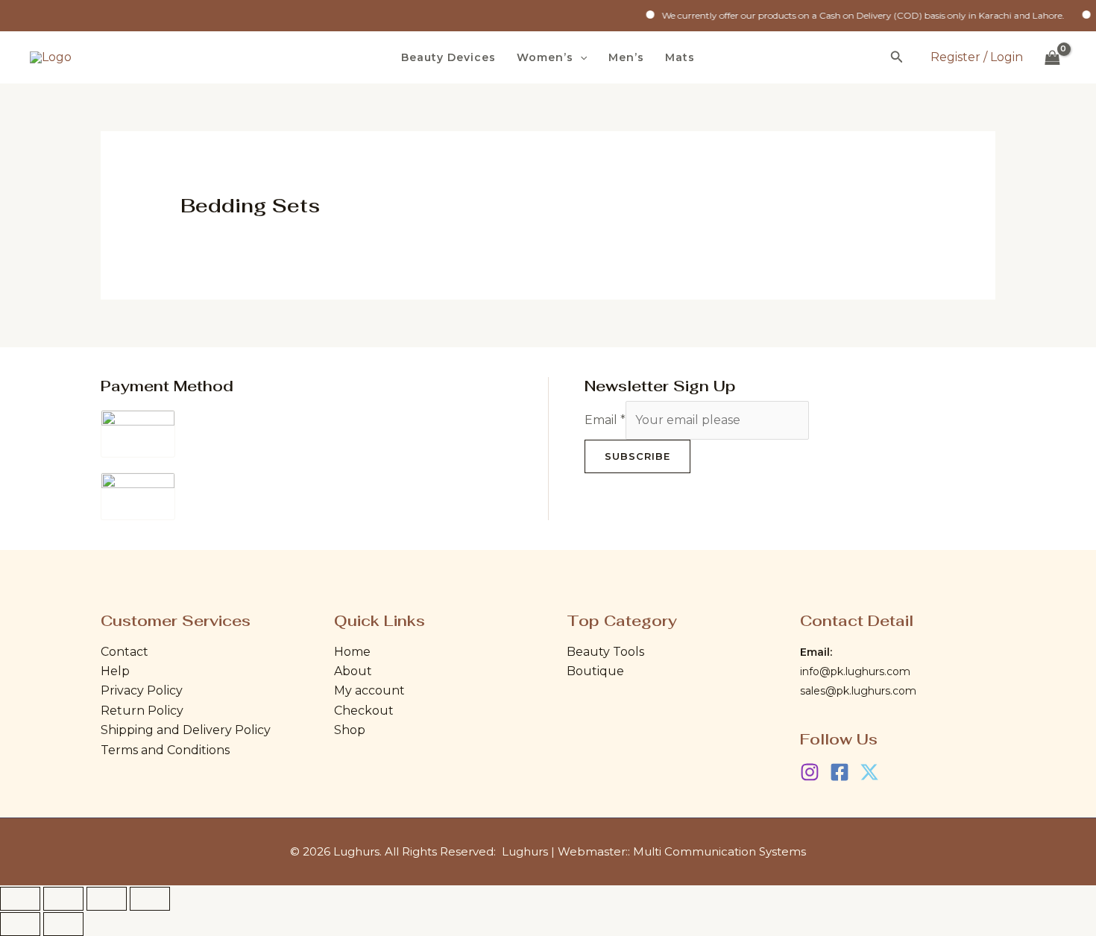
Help (115, 671)
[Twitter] (869, 772)
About (353, 671)
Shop (349, 730)
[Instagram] (809, 772)
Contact (124, 652)
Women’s (545, 57)
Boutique (595, 671)
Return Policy (142, 710)
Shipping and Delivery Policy (186, 730)
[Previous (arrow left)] (20, 924)
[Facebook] (839, 772)
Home (352, 652)
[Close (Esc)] (150, 899)
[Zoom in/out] (20, 899)
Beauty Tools (605, 652)
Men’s (626, 57)
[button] (580, 57)
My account (369, 690)
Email (605, 420)
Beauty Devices (448, 57)
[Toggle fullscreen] (63, 899)
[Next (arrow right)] (63, 924)
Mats (680, 57)
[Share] (106, 899)
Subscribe (637, 456)
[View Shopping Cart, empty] (1052, 57)
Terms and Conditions (165, 750)
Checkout (364, 710)
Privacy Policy (142, 690)
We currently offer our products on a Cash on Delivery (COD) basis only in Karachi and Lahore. (850, 15)
